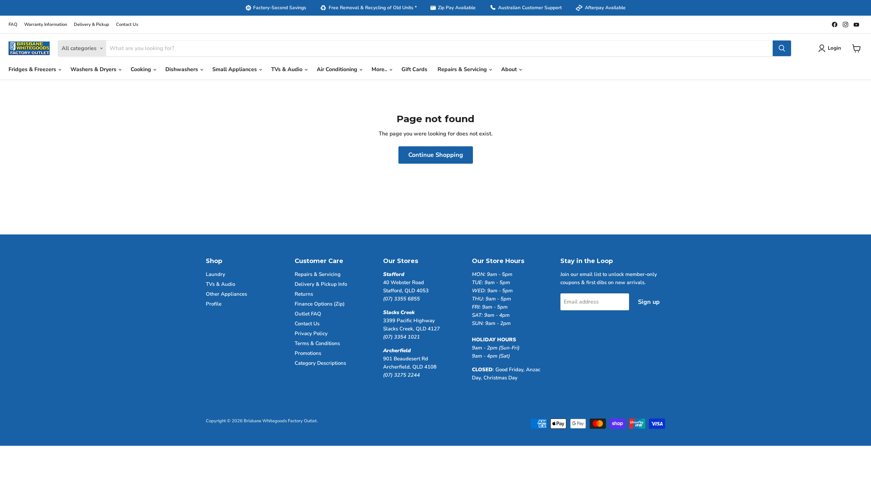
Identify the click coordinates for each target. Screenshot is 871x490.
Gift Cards (414, 69)
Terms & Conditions (317, 343)
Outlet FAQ (308, 313)
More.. (380, 69)
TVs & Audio (287, 69)
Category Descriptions (320, 363)
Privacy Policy (311, 333)
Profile (213, 303)
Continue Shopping (435, 155)
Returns (304, 294)
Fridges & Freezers (33, 69)
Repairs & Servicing (463, 69)
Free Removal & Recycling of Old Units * (373, 7)
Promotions (308, 353)
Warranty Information (45, 24)
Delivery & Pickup (91, 24)
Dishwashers (182, 69)
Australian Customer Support (530, 7)
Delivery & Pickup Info (321, 284)
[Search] (782, 48)
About (509, 69)
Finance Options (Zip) (320, 303)
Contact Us (127, 24)
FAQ (13, 24)
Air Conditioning (338, 69)
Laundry (215, 274)
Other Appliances (226, 294)
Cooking (141, 69)
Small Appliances (235, 69)
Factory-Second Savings (279, 7)
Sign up (649, 302)
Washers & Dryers (94, 69)
